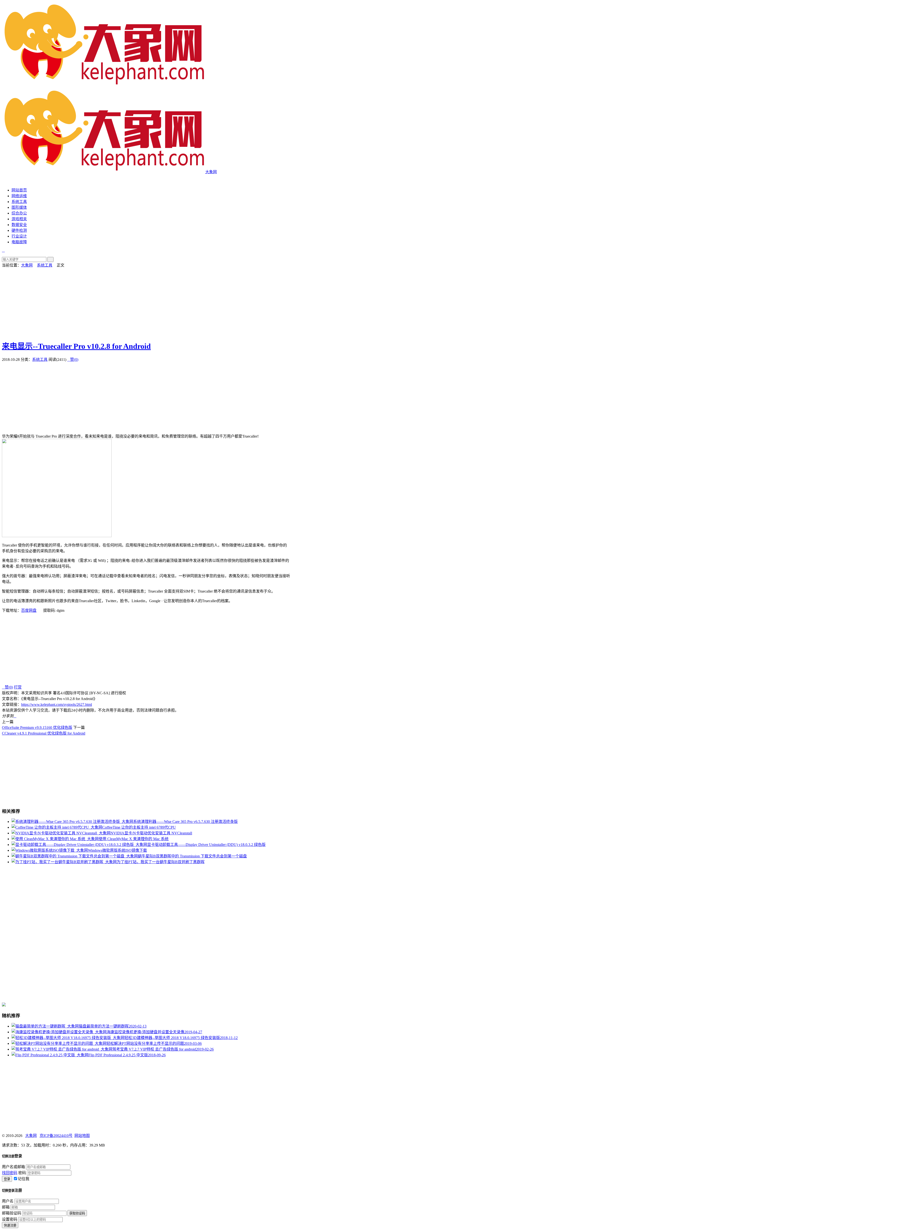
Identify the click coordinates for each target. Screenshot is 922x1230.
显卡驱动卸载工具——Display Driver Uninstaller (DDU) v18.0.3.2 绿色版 (206, 845)
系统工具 (19, 202)
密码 (22, 1173)
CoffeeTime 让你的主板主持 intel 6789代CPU (139, 827)
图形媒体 (19, 207)
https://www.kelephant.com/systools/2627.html (56, 704)
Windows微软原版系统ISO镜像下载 (117, 850)
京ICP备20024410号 (56, 1136)
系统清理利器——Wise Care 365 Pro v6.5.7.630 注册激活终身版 (185, 822)
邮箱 (6, 1207)
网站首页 (19, 190)
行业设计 (19, 236)
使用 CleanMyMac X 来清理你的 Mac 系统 (134, 839)
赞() (72, 359)
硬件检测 (19, 230)
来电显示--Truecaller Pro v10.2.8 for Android (76, 346)
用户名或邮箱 (13, 1167)
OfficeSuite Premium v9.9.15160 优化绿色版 (37, 727)
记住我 (23, 1179)
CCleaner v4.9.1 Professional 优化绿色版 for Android (43, 733)
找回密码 (9, 1173)
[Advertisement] (146, 301)
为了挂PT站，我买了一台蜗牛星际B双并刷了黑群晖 (161, 862)
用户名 (7, 1201)
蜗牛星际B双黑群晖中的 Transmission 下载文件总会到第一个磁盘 (192, 856)
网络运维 (19, 196)
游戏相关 (19, 219)
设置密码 (9, 1219)
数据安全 (19, 225)
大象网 (27, 265)
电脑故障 (19, 242)
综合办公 (19, 213)
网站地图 (82, 1136)
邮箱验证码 (11, 1213)
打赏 (18, 687)
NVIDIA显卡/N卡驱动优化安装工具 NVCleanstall (151, 833)
